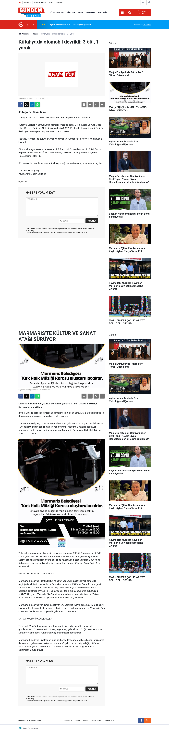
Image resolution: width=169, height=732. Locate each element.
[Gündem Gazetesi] (31, 12)
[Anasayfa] (19, 2)
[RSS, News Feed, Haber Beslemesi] (147, 720)
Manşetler (27, 2)
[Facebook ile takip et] (141, 720)
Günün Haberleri (40, 2)
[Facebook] (20, 104)
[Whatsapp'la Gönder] (37, 104)
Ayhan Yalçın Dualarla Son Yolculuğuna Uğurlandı (70, 24)
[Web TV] (143, 2)
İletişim (85, 721)
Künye (77, 721)
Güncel (35, 34)
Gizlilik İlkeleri (97, 721)
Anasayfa (25, 34)
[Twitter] (26, 104)
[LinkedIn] (32, 104)
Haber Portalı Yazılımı (31, 728)
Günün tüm (142, 24)
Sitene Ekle (59, 2)
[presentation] (27, 24)
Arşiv (50, 2)
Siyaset (71, 12)
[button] (90, 104)
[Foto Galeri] (149, 2)
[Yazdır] (84, 104)
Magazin (102, 12)
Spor (80, 12)
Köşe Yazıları (56, 12)
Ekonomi (90, 12)
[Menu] (122, 12)
